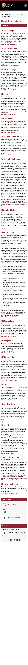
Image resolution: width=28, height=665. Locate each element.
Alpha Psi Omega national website (9, 90)
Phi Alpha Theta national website (9, 227)
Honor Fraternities (7, 16)
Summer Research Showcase (14, 511)
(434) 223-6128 (7, 536)
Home (10, 14)
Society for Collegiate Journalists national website (13, 478)
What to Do (23, 14)
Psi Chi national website (7, 400)
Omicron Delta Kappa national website (10, 204)
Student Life (16, 14)
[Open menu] (25, 5)
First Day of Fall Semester (13, 504)
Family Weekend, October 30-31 (15, 517)
